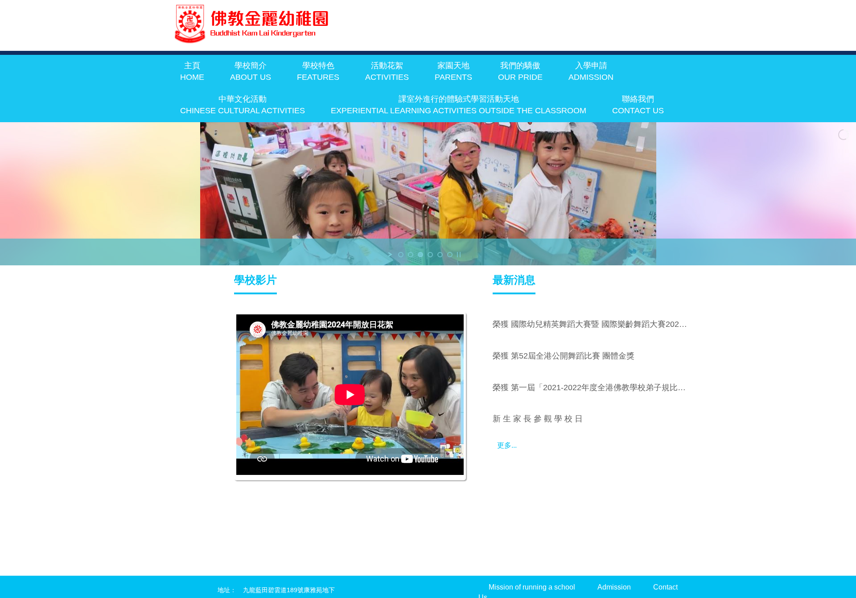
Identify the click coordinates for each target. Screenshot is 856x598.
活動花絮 (387, 71)
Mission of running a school (532, 587)
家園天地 (453, 71)
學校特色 (318, 71)
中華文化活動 (242, 105)
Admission (614, 587)
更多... (507, 445)
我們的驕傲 (520, 71)
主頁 (192, 71)
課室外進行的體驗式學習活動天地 (458, 105)
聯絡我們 (638, 105)
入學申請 (590, 71)
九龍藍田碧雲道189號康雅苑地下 (289, 590)
